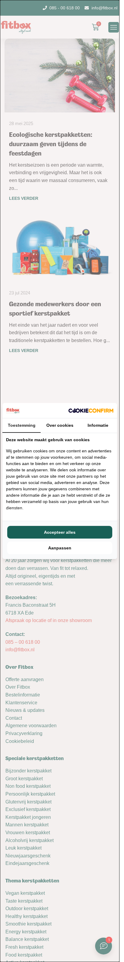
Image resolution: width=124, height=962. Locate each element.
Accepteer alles (60, 532)
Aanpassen (59, 547)
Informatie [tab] (98, 425)
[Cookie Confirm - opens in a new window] (90, 410)
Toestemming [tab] (22, 425)
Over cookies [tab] (59, 425)
